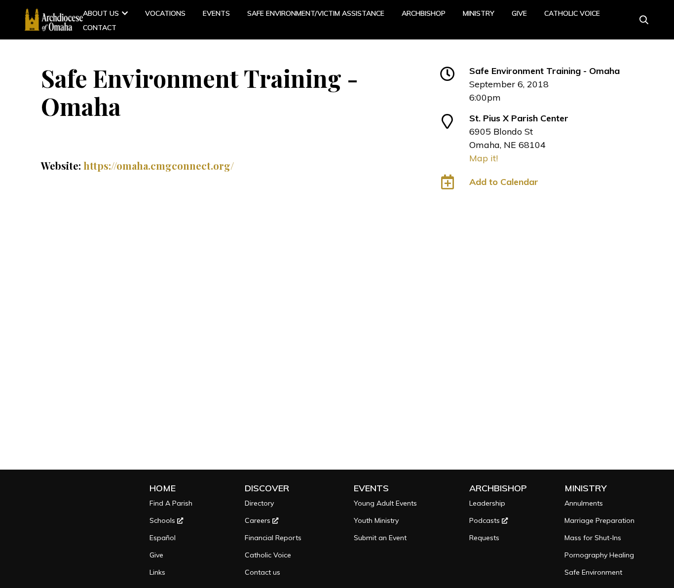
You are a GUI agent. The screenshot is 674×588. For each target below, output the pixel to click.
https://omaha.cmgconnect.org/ (158, 165)
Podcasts (485, 520)
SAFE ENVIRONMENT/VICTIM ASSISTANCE (315, 13)
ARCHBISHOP (424, 13)
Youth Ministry (376, 520)
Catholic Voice (572, 13)
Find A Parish (171, 503)
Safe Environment (593, 572)
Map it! (483, 158)
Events (216, 13)
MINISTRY (478, 13)
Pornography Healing (599, 555)
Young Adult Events (385, 503)
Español (163, 537)
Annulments (583, 503)
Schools (163, 520)
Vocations (165, 13)
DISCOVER (267, 488)
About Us (101, 13)
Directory (259, 503)
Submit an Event (380, 537)
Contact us (262, 572)
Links (157, 572)
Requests (484, 537)
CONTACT (99, 27)
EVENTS (371, 488)
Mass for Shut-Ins (592, 537)
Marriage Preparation (599, 520)
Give (519, 13)
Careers (258, 520)
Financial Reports (273, 537)
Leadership (487, 503)
